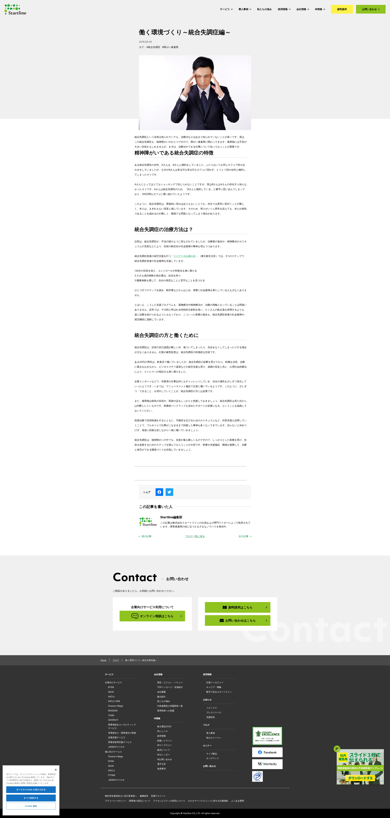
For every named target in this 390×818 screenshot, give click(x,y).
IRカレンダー (163, 754)
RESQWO (113, 710)
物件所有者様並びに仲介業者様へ (121, 796)
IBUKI (111, 692)
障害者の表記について (139, 800)
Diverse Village (115, 706)
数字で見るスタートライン (219, 692)
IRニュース (162, 731)
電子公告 (161, 764)
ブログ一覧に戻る (195, 536)
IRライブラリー (164, 745)
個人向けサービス (113, 751)
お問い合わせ (209, 766)
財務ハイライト (164, 740)
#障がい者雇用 (170, 47)
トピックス (211, 707)
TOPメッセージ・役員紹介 (170, 687)
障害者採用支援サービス (120, 742)
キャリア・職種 (213, 687)
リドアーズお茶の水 (184, 256)
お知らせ (207, 699)
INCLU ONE (114, 701)
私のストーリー (213, 737)
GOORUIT (113, 720)
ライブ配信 (211, 753)
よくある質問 (237, 800)
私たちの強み (163, 701)
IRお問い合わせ (164, 759)
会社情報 (158, 674)
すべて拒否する (31, 798)
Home (103, 660)
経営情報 (161, 736)
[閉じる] (55, 769)
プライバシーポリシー (115, 800)
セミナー (207, 745)
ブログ (116, 660)
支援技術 (210, 717)
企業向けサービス (113, 682)
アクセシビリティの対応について (169, 800)
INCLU (111, 696)
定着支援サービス (116, 737)
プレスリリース (213, 712)
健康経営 (144, 796)
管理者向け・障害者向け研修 (122, 732)
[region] (31, 790)
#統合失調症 (153, 47)
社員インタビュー (214, 682)
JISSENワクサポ (116, 747)
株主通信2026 (164, 726)
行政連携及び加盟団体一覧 (170, 706)
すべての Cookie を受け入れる (31, 789)
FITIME (111, 775)
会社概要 (161, 692)
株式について (163, 750)
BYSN (111, 687)
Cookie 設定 (31, 806)
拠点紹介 (161, 696)
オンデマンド (212, 758)
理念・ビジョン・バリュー (170, 682)
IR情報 (157, 718)
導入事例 (210, 733)
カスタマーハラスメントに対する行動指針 (208, 800)
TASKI (111, 715)
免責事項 (161, 768)
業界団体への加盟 (165, 710)
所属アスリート (158, 796)
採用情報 (207, 674)
